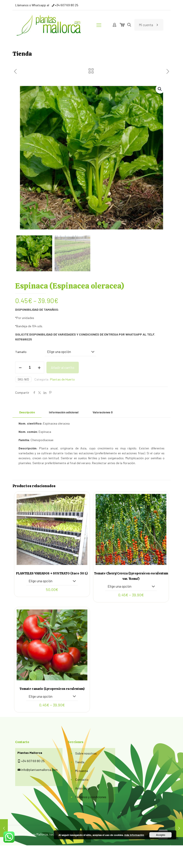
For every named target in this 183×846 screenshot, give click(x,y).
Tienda (79, 762)
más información (134, 835)
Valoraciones (103, 412)
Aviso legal (82, 788)
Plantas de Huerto (62, 379)
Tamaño (21, 352)
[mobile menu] (99, 25)
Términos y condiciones (90, 797)
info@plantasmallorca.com (39, 770)
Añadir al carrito (62, 367)
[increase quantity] (39, 367)
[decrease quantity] (20, 367)
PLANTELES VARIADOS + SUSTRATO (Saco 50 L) (52, 573)
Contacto (81, 779)
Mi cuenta (146, 25)
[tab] (27, 412)
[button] (160, 89)
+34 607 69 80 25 (66, 5)
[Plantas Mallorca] (50, 24)
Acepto (160, 835)
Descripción (27, 412)
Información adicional (64, 412)
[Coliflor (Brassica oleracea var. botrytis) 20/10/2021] (4, 828)
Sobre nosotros (86, 753)
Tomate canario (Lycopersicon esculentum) (52, 689)
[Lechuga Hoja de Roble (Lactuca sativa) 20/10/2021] (179, 828)
